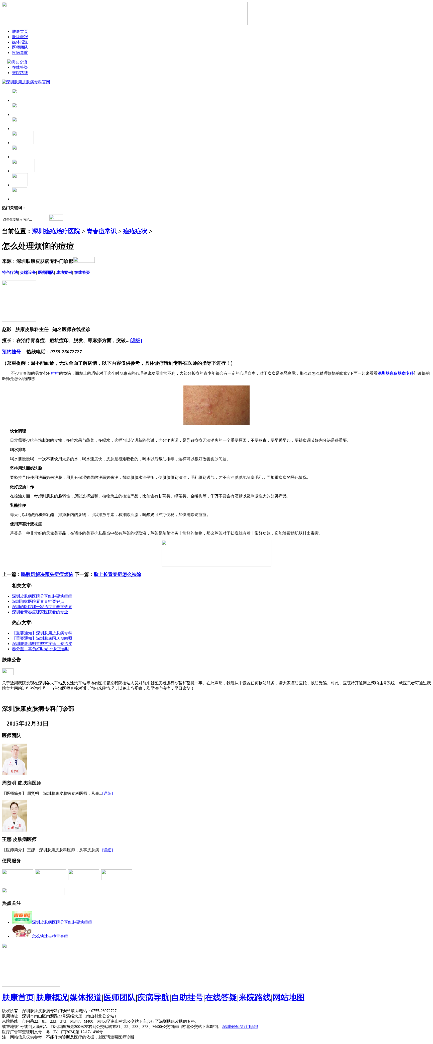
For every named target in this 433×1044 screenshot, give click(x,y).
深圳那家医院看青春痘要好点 (38, 601)
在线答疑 (20, 67)
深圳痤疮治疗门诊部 (240, 1026)
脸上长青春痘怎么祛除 (117, 574)
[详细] (136, 340)
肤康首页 (20, 31)
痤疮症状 (135, 231)
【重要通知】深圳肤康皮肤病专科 (42, 633)
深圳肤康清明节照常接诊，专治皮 (42, 643)
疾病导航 (20, 52)
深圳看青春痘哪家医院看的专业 (40, 612)
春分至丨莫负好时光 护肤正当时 (40, 649)
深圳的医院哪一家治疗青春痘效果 (42, 607)
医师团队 (20, 47)
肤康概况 (20, 37)
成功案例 (64, 272)
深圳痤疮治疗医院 (56, 231)
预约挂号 (11, 351)
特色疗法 (10, 272)
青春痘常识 (102, 231)
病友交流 (19, 62)
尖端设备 (28, 272)
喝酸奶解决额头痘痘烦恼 (47, 574)
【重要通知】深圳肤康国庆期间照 (42, 638)
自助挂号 (187, 997)
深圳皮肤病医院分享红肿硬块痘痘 (42, 596)
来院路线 (20, 73)
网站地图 (289, 997)
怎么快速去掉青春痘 (50, 936)
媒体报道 (20, 42)
